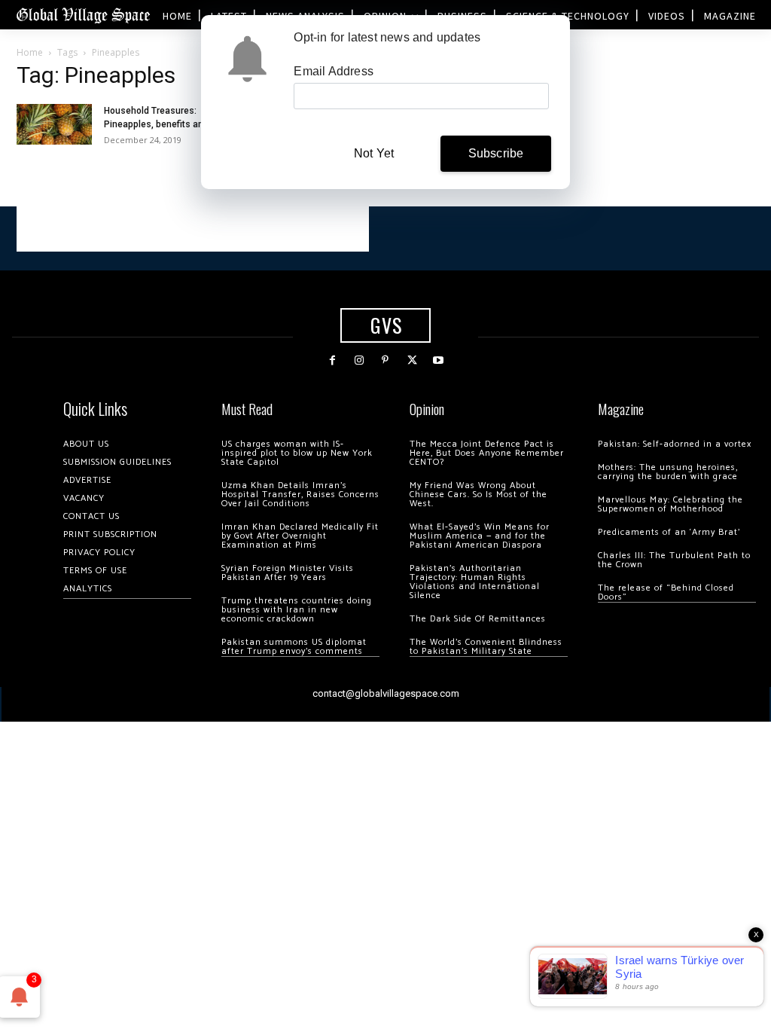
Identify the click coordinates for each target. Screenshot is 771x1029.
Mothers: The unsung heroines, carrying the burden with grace (668, 472)
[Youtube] (438, 360)
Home (30, 52)
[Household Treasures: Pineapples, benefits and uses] (54, 124)
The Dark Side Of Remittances (478, 619)
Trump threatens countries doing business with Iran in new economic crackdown (296, 610)
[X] (412, 360)
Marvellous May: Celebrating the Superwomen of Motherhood (670, 504)
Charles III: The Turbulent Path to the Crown (674, 560)
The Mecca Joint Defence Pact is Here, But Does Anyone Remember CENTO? (487, 453)
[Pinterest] (385, 360)
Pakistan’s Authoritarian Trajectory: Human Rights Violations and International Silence (475, 582)
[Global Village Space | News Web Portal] (83, 14)
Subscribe (496, 153)
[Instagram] (358, 360)
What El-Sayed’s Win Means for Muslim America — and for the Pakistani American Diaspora (480, 536)
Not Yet (374, 153)
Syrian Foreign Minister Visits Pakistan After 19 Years (287, 573)
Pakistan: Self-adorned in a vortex (674, 444)
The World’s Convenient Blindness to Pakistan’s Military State (486, 646)
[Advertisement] (193, 229)
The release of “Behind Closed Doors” (666, 592)
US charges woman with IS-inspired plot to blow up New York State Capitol (297, 453)
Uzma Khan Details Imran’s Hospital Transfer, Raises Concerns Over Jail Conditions (300, 494)
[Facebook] (332, 360)
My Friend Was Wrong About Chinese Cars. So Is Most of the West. (478, 494)
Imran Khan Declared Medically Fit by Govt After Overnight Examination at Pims (300, 536)
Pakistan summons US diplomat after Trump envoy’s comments (294, 646)
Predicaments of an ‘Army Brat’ (669, 532)
